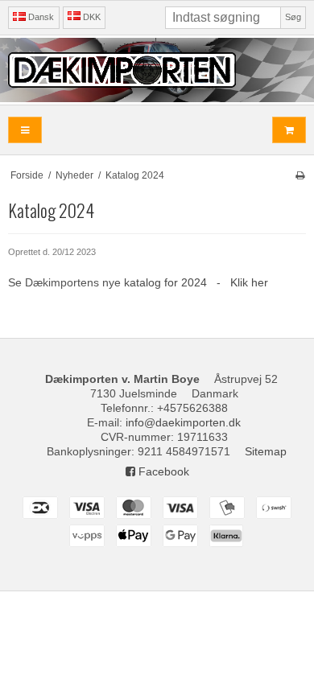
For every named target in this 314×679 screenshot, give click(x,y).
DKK (92, 17)
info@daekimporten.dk (183, 422)
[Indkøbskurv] (289, 130)
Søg (293, 17)
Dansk (40, 17)
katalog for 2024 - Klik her (196, 282)
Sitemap (266, 451)
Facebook (162, 471)
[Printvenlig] (300, 175)
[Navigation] (25, 130)
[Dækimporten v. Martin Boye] (157, 70)
